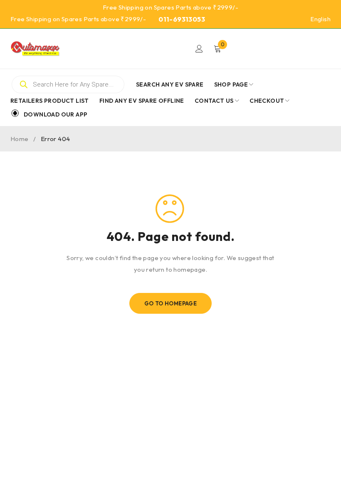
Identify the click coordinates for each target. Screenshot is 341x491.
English (321, 19)
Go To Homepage (170, 303)
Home (19, 139)
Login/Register (199, 49)
